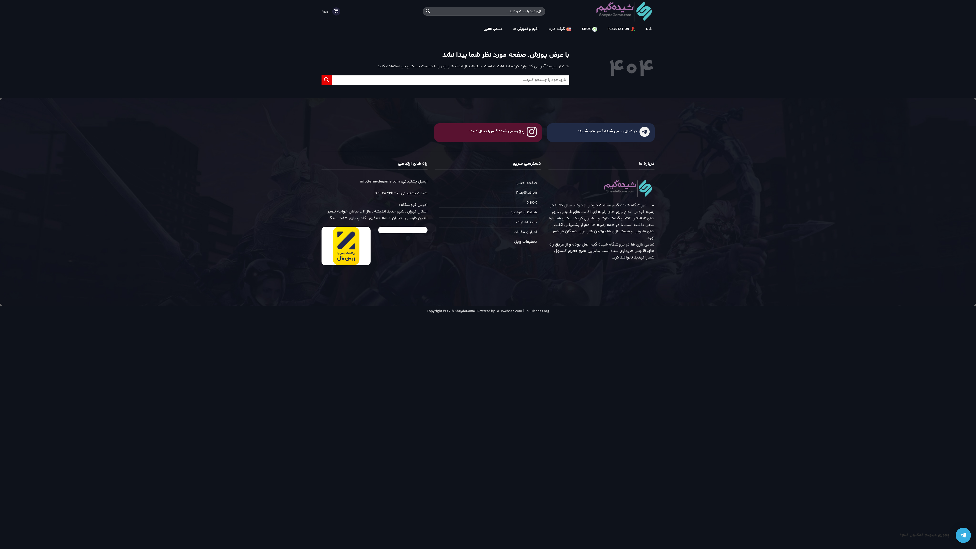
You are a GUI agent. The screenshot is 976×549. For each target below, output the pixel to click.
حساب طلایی (492, 29)
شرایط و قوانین (523, 212)
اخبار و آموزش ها (526, 29)
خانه (648, 29)
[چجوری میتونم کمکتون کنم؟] (963, 535)
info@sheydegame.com (380, 181)
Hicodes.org (539, 311)
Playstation (618, 29)
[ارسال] (427, 11)
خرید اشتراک (526, 222)
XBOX (532, 203)
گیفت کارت (556, 29)
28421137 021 (387, 193)
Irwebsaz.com (511, 311)
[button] (336, 11)
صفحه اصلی (526, 183)
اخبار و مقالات (525, 232)
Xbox (586, 29)
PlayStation (526, 193)
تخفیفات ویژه (525, 242)
